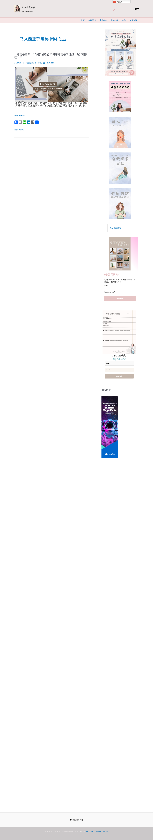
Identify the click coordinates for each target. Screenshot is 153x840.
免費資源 (133, 20)
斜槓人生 (41, 62)
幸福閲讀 (92, 20)
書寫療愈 (103, 20)
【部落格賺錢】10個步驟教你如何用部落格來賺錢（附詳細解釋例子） (51, 56)
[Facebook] (133, 9)
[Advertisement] (120, 484)
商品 (124, 20)
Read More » (19, 115)
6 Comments (19, 62)
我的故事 (114, 20)
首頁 (83, 20)
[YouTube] (138, 9)
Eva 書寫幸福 (28, 7)
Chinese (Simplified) (117, 2)
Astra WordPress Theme (97, 831)
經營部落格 (32, 62)
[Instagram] (136, 9)
